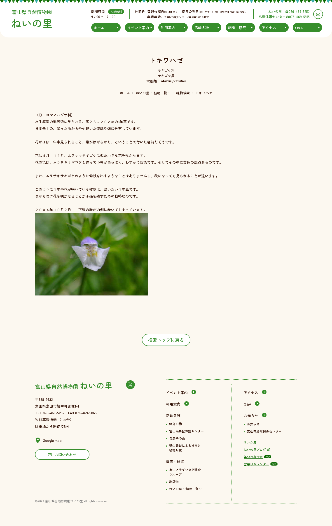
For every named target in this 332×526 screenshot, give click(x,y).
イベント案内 (177, 392)
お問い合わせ (65, 454)
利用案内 (173, 404)
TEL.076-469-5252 (49, 412)
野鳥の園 (175, 424)
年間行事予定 (253, 456)
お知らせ (251, 415)
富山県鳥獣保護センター (186, 431)
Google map (52, 440)
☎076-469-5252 (297, 11)
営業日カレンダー (256, 464)
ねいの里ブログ (255, 449)
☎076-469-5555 (298, 16)
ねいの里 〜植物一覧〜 (153, 92)
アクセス (251, 392)
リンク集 (250, 442)
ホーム (125, 92)
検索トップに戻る (166, 340)
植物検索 (183, 92)
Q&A (247, 404)
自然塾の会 (177, 438)
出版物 (174, 481)
